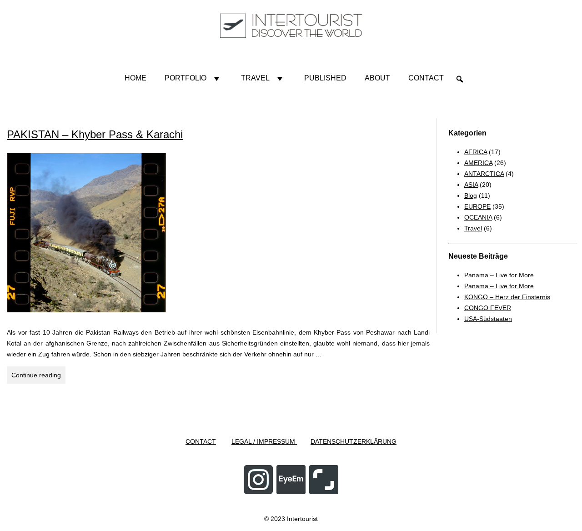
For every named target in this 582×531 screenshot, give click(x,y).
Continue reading (38, 377)
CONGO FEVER (487, 307)
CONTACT (201, 441)
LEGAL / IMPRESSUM (264, 441)
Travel (255, 78)
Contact (426, 78)
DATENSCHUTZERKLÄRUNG (353, 441)
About (377, 78)
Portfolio (185, 78)
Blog (470, 195)
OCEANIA (478, 217)
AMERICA (478, 162)
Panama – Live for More (499, 275)
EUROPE (477, 206)
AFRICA (475, 151)
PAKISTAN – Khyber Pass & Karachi (95, 134)
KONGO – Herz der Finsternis (507, 297)
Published (325, 78)
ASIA (471, 184)
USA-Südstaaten (488, 318)
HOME (135, 78)
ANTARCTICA (484, 173)
